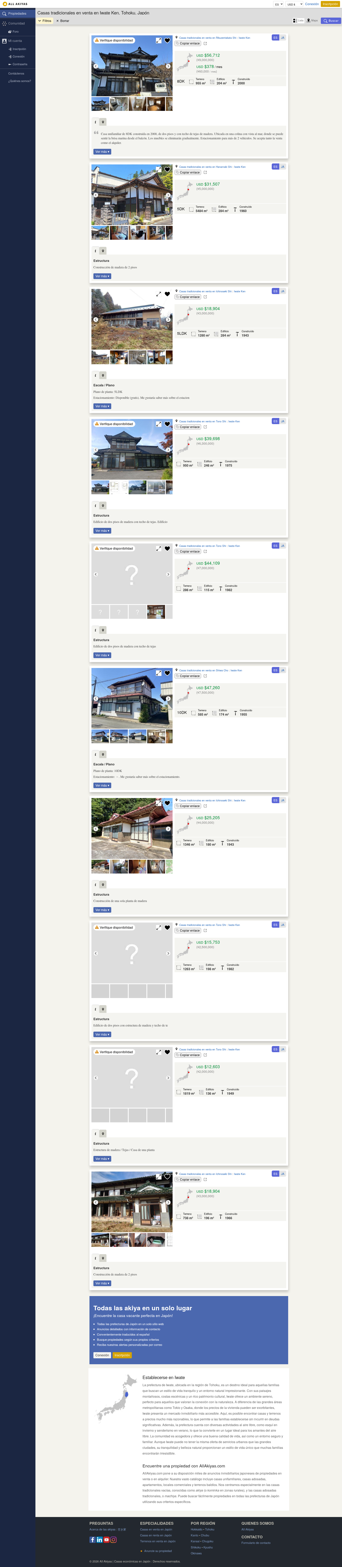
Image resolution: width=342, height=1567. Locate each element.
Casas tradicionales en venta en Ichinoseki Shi (205, 291)
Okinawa (196, 1553)
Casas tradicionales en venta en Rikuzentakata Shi (207, 38)
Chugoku (207, 1541)
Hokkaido (196, 1529)
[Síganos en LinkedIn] (99, 1542)
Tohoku (209, 1529)
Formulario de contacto (256, 1543)
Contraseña (20, 64)
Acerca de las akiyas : (107, 1529)
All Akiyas (247, 1529)
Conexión (312, 4)
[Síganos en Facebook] (92, 1542)
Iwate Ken (244, 38)
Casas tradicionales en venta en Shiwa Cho (203, 670)
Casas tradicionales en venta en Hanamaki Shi (205, 167)
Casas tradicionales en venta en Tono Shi (202, 421)
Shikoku (196, 1547)
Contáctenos (16, 73)
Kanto (194, 1535)
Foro (16, 31)
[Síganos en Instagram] (113, 1542)
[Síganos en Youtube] (106, 1542)
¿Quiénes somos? (19, 81)
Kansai (195, 1541)
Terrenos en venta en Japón (158, 1541)
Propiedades (17, 13)
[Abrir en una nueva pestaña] (205, 43)
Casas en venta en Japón (156, 1529)
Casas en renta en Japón (156, 1535)
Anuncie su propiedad (156, 1551)
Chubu (205, 1535)
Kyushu (208, 1547)
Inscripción (330, 4)
